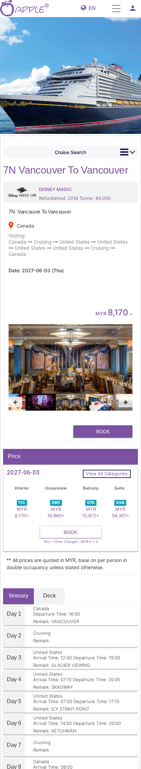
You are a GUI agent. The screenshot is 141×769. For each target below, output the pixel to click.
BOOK (103, 431)
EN (90, 8)
